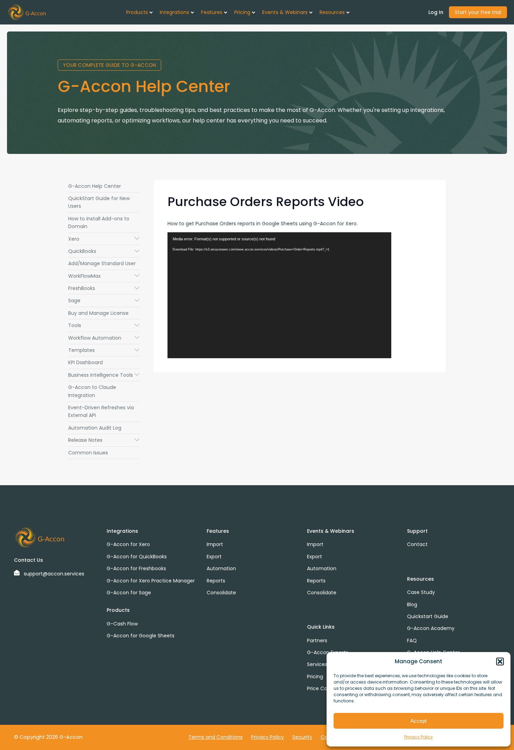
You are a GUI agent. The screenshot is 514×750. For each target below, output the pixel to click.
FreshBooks (104, 288)
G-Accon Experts (327, 652)
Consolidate (221, 592)
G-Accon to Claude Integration (92, 391)
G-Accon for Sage (129, 592)
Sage (104, 300)
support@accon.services (54, 573)
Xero (104, 238)
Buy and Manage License (98, 313)
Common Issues (88, 452)
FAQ (412, 640)
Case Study (421, 592)
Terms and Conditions (215, 737)
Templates (104, 350)
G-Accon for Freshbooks (136, 568)
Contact (417, 544)
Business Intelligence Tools (104, 375)
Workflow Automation (104, 337)
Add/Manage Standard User (102, 263)
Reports (216, 580)
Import (215, 544)
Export (214, 556)
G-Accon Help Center (94, 186)
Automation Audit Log (94, 427)
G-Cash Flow (122, 623)
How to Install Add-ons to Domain (98, 222)
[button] (500, 661)
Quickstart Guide (427, 616)
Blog (412, 604)
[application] (279, 295)
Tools (104, 325)
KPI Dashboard (85, 362)
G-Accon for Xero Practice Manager (151, 580)
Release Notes (104, 440)
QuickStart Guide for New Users (99, 202)
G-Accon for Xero (128, 544)
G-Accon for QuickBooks (137, 556)
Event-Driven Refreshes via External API (101, 411)
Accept (419, 721)
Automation (221, 568)
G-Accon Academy (431, 628)
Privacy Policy (418, 737)
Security (302, 737)
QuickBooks (104, 251)
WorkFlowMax (104, 276)
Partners (317, 640)
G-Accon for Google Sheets (140, 635)
